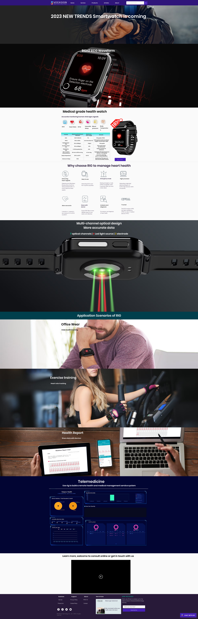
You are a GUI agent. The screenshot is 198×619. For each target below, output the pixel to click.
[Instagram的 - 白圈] (62, 609)
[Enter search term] (145, 2)
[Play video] (101, 577)
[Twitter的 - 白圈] (66, 609)
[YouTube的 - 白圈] (70, 609)
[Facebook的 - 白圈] (58, 609)
